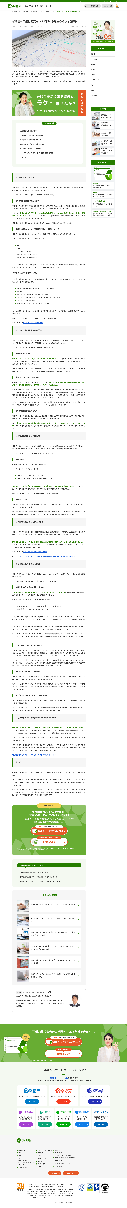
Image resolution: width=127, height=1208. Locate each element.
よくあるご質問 (114, 1)
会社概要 (57, 1150)
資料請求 (54, 1173)
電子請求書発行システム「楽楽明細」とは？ (34, 872)
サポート (82, 1)
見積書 (93, 75)
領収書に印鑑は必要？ (29, 131)
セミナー (88, 1)
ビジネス (94, 101)
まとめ (24, 157)
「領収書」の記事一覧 (49, 11)
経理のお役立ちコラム (37, 11)
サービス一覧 (58, 1153)
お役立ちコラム (104, 1)
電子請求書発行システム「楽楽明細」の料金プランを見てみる (40, 881)
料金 (36, 6)
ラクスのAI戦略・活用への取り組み (65, 1158)
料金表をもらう (107, 6)
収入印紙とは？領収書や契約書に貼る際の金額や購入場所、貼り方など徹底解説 (47, 556)
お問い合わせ (71, 1173)
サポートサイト (59, 1161)
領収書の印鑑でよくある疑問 (31, 149)
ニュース (40, 1161)
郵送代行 (21, 1165)
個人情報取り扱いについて (62, 1163)
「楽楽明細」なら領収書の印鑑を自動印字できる (38, 153)
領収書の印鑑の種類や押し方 (31, 140)
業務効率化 (94, 95)
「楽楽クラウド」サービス (58, 1078)
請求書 (93, 54)
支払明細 (94, 59)
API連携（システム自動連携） (27, 1163)
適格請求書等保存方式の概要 (33, 323)
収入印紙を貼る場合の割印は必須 (33, 144)
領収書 (93, 70)
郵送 (92, 85)
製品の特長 (29, 6)
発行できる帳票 (23, 1160)
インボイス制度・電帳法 (44, 1150)
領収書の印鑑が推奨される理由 (32, 135)
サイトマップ (41, 1167)
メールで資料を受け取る (92, 6)
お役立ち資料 (95, 1)
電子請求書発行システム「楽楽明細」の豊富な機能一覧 (38, 877)
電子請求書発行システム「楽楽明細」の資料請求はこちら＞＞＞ (34, 755)
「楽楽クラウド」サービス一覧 (63, 1155)
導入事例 (48, 6)
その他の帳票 (95, 80)
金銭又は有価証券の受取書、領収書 (35, 552)
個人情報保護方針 (60, 1166)
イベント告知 (41, 1164)
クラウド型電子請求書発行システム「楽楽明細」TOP (19, 11)
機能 (41, 6)
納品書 (93, 64)
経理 (92, 90)
